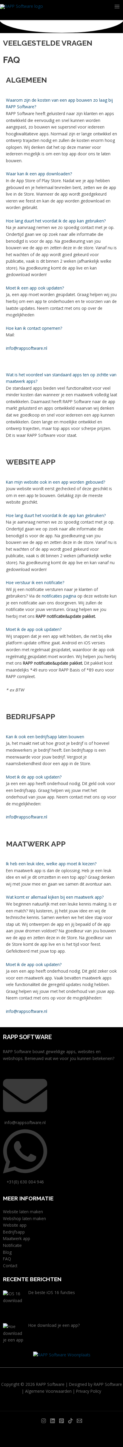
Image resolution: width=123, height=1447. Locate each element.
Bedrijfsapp (14, 1232)
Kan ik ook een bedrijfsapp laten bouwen (45, 736)
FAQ (7, 1259)
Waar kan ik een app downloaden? (39, 174)
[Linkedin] (52, 1420)
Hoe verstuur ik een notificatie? (35, 582)
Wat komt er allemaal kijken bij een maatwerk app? (55, 897)
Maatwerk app (16, 1238)
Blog (7, 1252)
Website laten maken (23, 1211)
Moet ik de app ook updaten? (33, 629)
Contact (10, 1265)
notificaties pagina (59, 596)
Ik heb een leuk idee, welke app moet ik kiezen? (51, 863)
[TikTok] (70, 1420)
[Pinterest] (61, 1420)
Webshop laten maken (24, 1218)
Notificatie (12, 1245)
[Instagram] (43, 1420)
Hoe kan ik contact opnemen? (34, 328)
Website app (15, 1225)
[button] (61, 103)
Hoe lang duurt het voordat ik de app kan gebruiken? (56, 221)
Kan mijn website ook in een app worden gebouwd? (55, 482)
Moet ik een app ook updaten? (35, 288)
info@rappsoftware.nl (26, 348)
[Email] (79, 1420)
